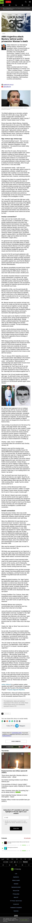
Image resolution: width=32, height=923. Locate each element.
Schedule (16, 883)
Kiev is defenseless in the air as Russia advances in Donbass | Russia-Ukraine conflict (16, 9)
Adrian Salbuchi (6, 684)
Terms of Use (16, 890)
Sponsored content (16, 887)
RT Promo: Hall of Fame (16, 900)
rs (25, 859)
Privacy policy (16, 894)
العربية (2, 859)
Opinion (7, 713)
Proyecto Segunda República (15, 689)
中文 (30, 859)
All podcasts (27, 838)
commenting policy (17, 732)
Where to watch (16, 880)
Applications (16, 877)
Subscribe (16, 828)
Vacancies (16, 911)
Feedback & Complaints (16, 907)
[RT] (5, 862)
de (17, 859)
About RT (16, 897)
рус (12, 859)
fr (21, 859)
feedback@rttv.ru (6, 735)
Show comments (16, 741)
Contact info (16, 904)
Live (16, 873)
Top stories (5, 750)
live (8, 1)
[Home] (2, 2)
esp (8, 859)
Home (3, 33)
